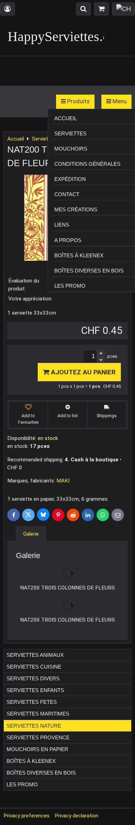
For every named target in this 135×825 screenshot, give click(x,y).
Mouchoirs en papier (37, 749)
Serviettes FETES (32, 702)
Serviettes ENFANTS (35, 690)
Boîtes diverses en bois (89, 271)
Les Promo (70, 286)
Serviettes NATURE (34, 726)
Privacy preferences (26, 816)
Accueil (65, 118)
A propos (67, 240)
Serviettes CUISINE (34, 667)
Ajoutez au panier (82, 372)
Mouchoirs (70, 149)
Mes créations (75, 209)
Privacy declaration (76, 816)
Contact (66, 194)
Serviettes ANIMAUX (35, 655)
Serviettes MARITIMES (38, 714)
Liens (61, 225)
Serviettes (70, 133)
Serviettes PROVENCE (38, 737)
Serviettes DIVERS (33, 678)
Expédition (70, 179)
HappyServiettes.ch (62, 36)
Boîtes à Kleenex (79, 255)
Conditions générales (87, 164)
